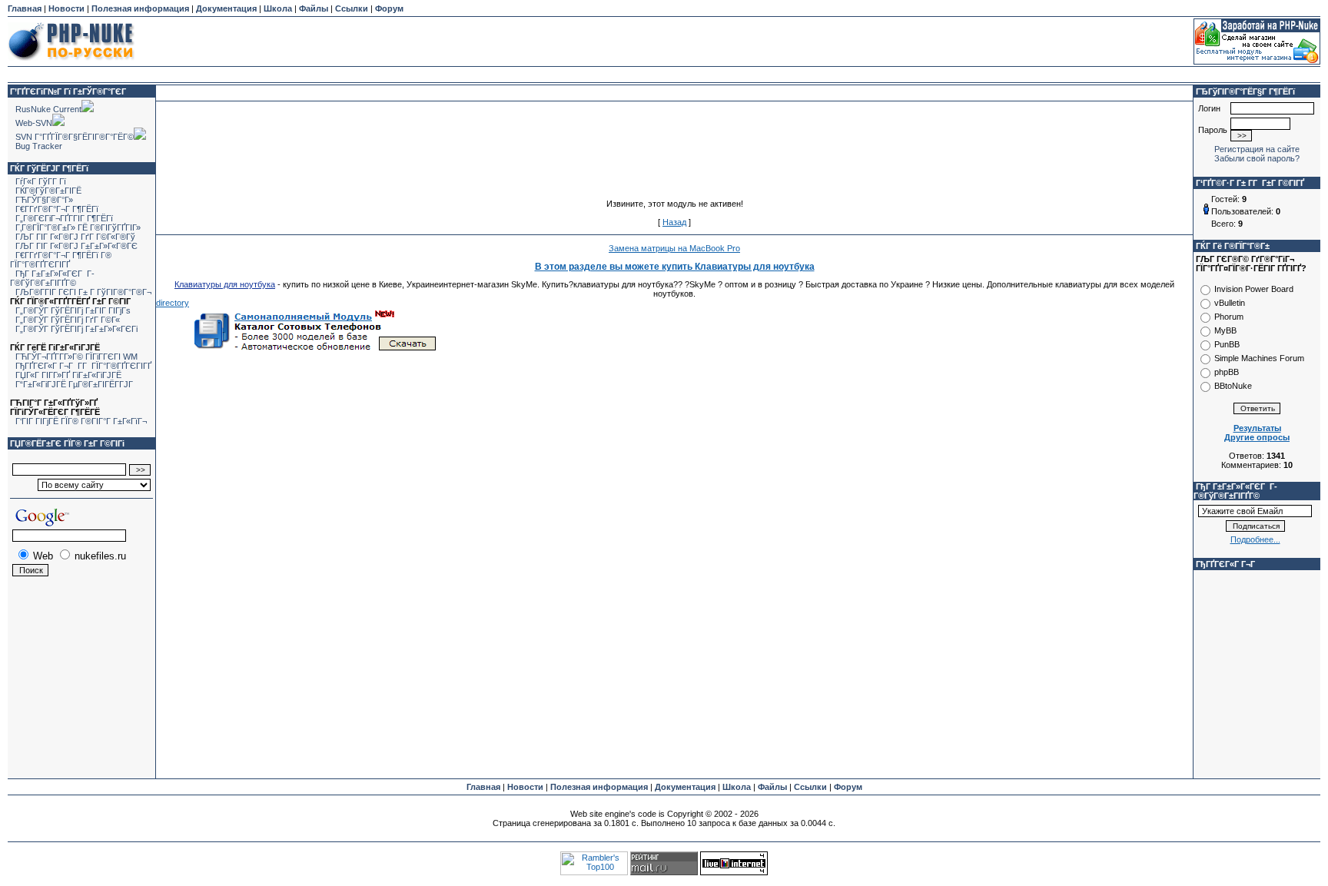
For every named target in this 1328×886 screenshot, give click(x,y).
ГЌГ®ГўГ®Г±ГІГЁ (48, 190)
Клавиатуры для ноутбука (224, 284)
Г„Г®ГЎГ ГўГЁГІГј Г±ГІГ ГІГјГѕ (73, 310)
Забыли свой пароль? (1257, 158)
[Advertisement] (664, 41)
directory (172, 302)
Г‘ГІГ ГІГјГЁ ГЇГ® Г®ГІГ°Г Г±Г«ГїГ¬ (81, 421)
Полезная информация (140, 8)
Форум (389, 8)
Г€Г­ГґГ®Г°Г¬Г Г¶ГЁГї (56, 209)
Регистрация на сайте (1257, 149)
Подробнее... (1255, 539)
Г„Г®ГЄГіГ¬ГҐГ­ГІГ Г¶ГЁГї (64, 218)
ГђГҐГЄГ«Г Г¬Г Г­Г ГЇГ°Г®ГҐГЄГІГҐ (83, 365)
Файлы (313, 8)
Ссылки (351, 8)
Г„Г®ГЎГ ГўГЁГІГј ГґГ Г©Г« (67, 319)
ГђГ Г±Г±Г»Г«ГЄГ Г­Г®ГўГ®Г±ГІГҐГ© (52, 278)
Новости (66, 8)
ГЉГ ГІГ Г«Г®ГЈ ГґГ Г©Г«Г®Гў (75, 236)
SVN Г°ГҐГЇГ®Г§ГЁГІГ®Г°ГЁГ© (74, 136)
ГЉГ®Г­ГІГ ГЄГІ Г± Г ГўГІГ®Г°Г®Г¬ (83, 292)
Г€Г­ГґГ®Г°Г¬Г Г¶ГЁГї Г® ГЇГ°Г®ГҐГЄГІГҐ (60, 260)
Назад (674, 222)
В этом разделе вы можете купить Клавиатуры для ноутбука (675, 266)
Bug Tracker (38, 146)
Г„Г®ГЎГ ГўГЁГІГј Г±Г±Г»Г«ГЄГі (76, 328)
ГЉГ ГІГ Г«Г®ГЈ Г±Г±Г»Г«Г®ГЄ (76, 246)
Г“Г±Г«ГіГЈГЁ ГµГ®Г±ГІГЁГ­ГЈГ (75, 384)
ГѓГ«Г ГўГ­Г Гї (40, 181)
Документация (226, 8)
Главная (25, 8)
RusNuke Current (48, 109)
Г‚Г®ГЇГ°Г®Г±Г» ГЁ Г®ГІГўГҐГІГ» (78, 227)
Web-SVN (33, 123)
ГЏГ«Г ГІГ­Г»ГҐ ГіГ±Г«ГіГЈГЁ (68, 375)
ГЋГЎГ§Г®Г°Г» (44, 199)
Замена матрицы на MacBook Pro (674, 248)
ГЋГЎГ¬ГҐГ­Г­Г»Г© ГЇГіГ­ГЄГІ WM (76, 356)
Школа (278, 8)
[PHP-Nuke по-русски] (71, 63)
